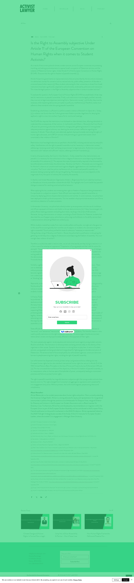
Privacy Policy (77, 580)
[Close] (131, 579)
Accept (125, 580)
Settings (116, 580)
